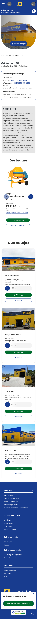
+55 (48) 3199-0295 (19, 462)
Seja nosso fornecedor (11, 498)
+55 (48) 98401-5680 (21, 83)
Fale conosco (8, 573)
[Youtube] (30, 591)
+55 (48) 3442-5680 (19, 80)
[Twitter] (22, 591)
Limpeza (6, 545)
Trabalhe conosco (10, 570)
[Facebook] (26, 591)
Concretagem (8, 526)
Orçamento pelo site (17, 225)
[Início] (20, 4)
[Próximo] (30, 196)
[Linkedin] (19, 591)
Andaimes (7, 520)
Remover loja (15, 13)
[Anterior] (6, 196)
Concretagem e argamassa (13, 555)
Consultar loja (19, 220)
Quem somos (8, 495)
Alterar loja (5, 13)
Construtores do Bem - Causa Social (16, 508)
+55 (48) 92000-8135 (20, 404)
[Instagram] (33, 591)
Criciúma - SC (7, 10)
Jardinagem (8, 542)
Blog (5, 576)
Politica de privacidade (11, 505)
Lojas (9, 55)
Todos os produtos (10, 529)
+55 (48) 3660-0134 (19, 345)
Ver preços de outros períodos (17, 213)
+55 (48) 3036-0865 (20, 288)
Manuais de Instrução (11, 501)
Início (3, 55)
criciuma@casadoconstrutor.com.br (17, 88)
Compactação (8, 523)
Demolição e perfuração (12, 558)
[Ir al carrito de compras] (33, 4)
